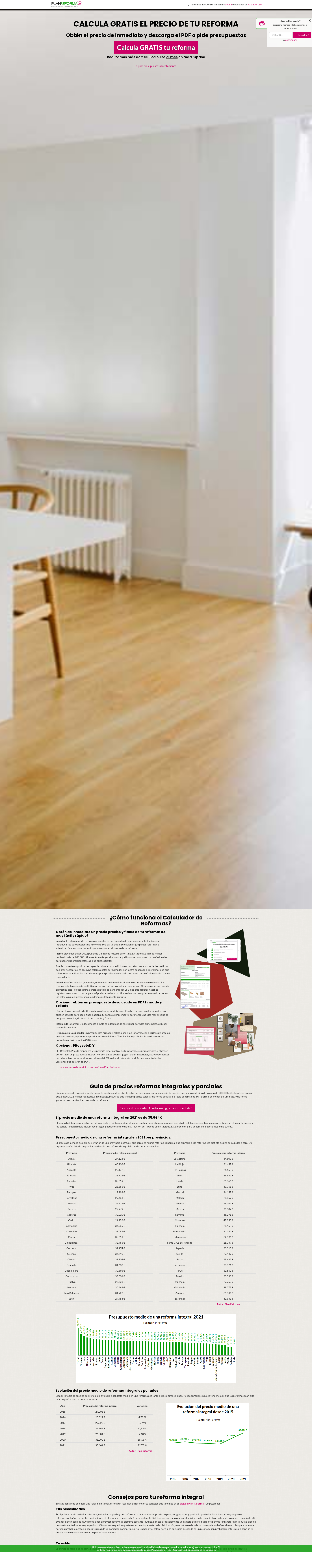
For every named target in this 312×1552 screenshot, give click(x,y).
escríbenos (291, 39)
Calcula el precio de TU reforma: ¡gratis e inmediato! (156, 1108)
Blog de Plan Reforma (191, 1503)
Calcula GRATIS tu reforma (156, 47)
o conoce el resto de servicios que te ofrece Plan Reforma (88, 1067)
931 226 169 (255, 4)
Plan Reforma (228, 1304)
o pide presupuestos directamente (156, 66)
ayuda (228, 4)
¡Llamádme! (302, 34)
